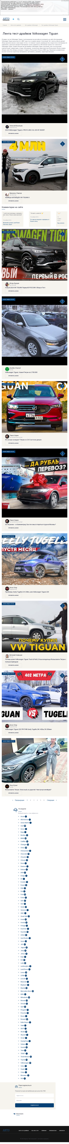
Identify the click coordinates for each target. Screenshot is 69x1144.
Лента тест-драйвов (16, 25)
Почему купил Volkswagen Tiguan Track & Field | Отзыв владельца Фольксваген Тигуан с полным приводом (35, 660)
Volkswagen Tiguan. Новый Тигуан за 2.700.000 (21, 372)
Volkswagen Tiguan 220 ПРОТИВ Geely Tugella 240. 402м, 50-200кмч (28, 729)
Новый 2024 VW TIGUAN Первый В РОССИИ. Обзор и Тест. (25, 287)
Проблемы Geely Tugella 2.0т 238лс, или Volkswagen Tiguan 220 (27, 592)
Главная (5, 25)
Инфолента (62, 1130)
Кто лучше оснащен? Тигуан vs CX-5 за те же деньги (23, 440)
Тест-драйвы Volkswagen (31, 25)
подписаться (35, 1105)
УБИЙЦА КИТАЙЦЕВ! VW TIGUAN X (17, 197)
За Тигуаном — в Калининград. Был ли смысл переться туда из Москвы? (30, 524)
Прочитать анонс (13, 133)
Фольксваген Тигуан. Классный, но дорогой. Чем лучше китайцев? (28, 790)
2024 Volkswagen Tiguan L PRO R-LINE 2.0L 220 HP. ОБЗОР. (25, 130)
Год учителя (60, 223)
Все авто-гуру (35, 1130)
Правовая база (52, 1130)
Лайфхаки (43, 1130)
